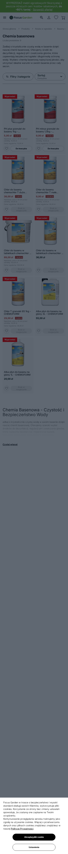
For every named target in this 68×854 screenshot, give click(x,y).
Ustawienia (34, 847)
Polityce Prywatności (22, 828)
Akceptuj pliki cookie (34, 837)
